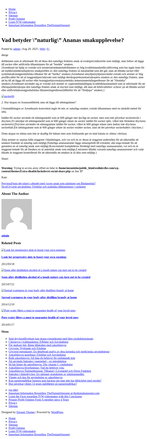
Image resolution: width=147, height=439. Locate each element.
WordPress (57, 412)
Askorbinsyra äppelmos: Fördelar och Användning (37, 354)
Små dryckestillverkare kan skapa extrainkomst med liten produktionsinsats (51, 338)
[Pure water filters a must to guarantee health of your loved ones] (38, 310)
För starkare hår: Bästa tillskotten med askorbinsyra (37, 345)
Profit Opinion (17, 18)
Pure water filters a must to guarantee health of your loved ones (39, 317)
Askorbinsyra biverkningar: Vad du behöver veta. (36, 367)
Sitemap (13, 15)
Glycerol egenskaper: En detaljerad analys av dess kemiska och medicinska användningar (59, 351)
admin (16, 48)
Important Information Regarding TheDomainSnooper (39, 25)
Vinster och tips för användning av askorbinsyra (36, 377)
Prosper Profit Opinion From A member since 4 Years (39, 399)
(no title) (13, 389)
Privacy (13, 12)
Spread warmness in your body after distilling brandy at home (39, 297)
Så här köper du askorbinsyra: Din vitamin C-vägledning (41, 364)
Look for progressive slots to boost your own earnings (33, 257)
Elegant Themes (25, 412)
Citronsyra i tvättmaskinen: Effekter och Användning (38, 341)
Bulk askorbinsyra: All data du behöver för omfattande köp (42, 358)
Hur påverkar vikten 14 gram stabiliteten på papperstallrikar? (43, 383)
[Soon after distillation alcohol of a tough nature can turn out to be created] (43, 270)
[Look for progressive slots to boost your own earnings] (33, 250)
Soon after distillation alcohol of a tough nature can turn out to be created (45, 277)
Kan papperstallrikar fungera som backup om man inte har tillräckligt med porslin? (55, 380)
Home (12, 9)
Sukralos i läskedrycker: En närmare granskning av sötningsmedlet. (46, 374)
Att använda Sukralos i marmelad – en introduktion (37, 361)
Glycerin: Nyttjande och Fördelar (27, 348)
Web (42, 48)
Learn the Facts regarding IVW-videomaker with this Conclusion (45, 396)
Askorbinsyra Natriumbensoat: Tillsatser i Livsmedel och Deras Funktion (50, 370)
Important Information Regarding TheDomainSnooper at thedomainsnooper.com (54, 393)
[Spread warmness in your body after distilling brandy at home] (37, 290)
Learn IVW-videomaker (22, 22)
